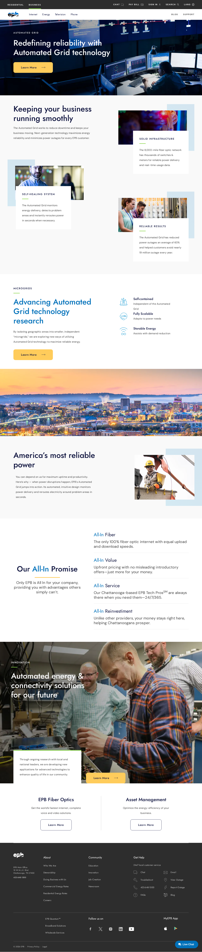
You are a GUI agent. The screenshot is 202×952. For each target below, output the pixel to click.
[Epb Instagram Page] (111, 929)
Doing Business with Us (54, 879)
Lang (187, 4)
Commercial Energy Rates (56, 886)
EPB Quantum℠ (52, 918)
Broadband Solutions (55, 925)
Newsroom (94, 886)
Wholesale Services (54, 932)
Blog (174, 14)
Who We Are (49, 865)
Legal (44, 946)
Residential (16, 5)
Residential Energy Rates (55, 893)
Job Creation (95, 879)
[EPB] (13, 14)
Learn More (29, 67)
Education (93, 865)
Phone (74, 14)
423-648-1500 (19, 877)
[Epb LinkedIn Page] (121, 929)
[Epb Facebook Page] (90, 929)
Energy (46, 14)
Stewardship (49, 872)
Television (60, 14)
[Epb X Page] (100, 929)
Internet (33, 14)
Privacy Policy (33, 946)
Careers (47, 900)
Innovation (93, 872)
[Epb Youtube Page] (131, 929)
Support (188, 14)
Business (35, 5)
